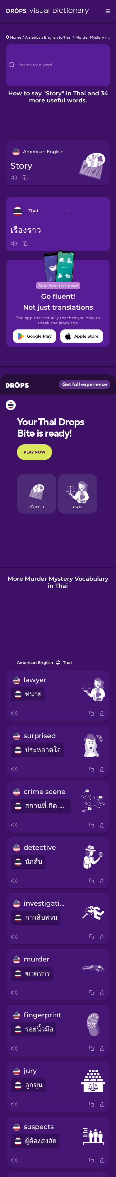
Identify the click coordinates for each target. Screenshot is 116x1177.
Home (15, 37)
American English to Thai (48, 37)
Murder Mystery (89, 37)
